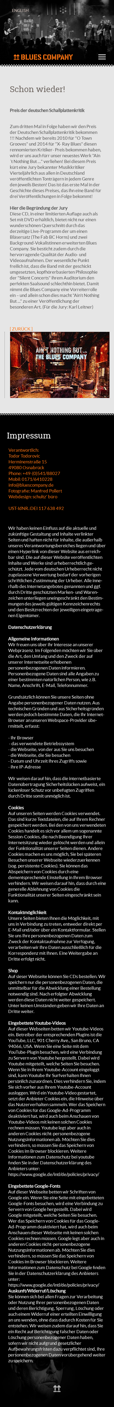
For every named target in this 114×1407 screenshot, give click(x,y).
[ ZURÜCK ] (21, 328)
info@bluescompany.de (31, 484)
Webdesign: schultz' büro (32, 496)
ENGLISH (20, 10)
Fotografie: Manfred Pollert (35, 490)
